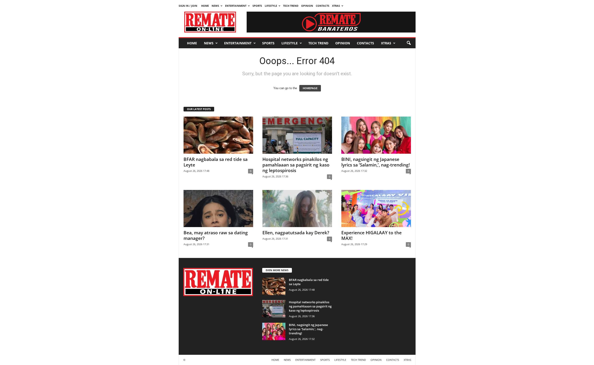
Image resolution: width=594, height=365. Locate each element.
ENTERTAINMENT (235, 5)
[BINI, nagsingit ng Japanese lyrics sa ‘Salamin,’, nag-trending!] (376, 135)
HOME (205, 5)
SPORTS (257, 5)
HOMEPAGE (310, 88)
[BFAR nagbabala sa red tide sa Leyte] (218, 135)
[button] (409, 43)
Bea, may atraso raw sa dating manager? (216, 235)
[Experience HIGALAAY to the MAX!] (376, 208)
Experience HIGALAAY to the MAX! (371, 235)
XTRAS (336, 5)
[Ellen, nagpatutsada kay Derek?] (297, 208)
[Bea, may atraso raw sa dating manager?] (218, 208)
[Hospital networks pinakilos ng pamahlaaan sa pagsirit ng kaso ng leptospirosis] (297, 135)
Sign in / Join (188, 5)
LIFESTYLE (271, 5)
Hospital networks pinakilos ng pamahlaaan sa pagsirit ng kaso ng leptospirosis (295, 164)
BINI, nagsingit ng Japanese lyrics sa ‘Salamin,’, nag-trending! (375, 162)
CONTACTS (322, 5)
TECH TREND (290, 5)
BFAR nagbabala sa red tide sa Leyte (216, 162)
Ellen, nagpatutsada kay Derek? (295, 233)
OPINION (307, 5)
